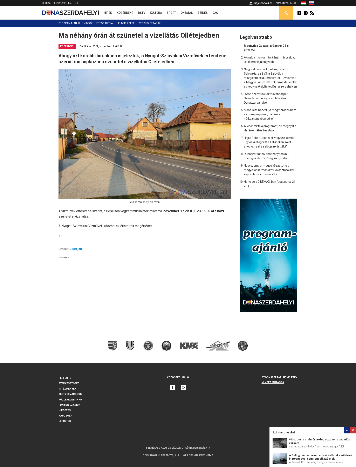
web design (190, 455)
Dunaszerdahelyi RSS (312, 13)
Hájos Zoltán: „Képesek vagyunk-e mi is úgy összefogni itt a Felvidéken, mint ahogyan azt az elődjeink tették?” (269, 142)
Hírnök (47, 3)
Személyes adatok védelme (164, 447)
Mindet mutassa (272, 382)
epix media (206, 455)
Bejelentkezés (263, 3)
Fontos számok (69, 405)
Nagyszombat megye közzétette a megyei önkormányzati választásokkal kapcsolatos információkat (269, 170)
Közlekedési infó (70, 399)
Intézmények (67, 388)
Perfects (65, 378)
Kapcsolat (66, 415)
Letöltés (65, 421)
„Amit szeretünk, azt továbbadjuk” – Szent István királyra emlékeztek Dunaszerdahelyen (267, 98)
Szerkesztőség (69, 383)
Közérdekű (67, 46)
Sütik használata (197, 447)
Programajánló (69, 23)
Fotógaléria (104, 23)
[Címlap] (70, 13)
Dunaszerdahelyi (299, 13)
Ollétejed (75, 248)
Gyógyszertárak (149, 23)
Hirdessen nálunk (66, 3)
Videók (88, 23)
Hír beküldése (126, 23)
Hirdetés (65, 410)
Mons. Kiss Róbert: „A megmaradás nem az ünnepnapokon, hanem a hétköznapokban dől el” (270, 114)
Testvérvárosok (70, 394)
